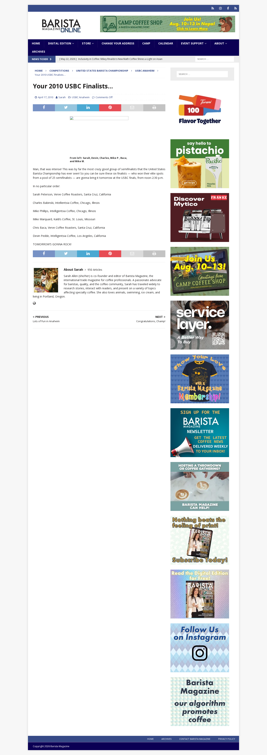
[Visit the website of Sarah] (34, 303)
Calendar (165, 43)
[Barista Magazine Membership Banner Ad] (199, 401)
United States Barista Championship (102, 70)
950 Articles (95, 269)
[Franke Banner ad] (199, 240)
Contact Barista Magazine (194, 738)
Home (36, 43)
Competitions (59, 70)
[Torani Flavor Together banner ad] (199, 132)
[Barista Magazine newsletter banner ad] (199, 455)
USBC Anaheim (81, 97)
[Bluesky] (212, 8)
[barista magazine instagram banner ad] (199, 670)
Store (86, 43)
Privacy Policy (226, 738)
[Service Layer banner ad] (199, 347)
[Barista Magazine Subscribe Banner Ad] (199, 562)
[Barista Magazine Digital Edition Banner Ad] (199, 616)
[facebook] (228, 8)
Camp (146, 43)
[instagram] (220, 8)
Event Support (192, 43)
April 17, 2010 (45, 97)
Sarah (62, 97)
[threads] (235, 8)
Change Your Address (118, 43)
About (219, 43)
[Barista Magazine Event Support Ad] (199, 509)
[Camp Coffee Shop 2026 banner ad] (167, 30)
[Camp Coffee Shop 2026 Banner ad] (199, 293)
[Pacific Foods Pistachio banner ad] (199, 186)
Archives (38, 51)
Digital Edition (59, 43)
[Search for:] (214, 59)
